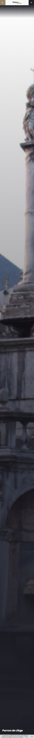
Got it (26, 737)
